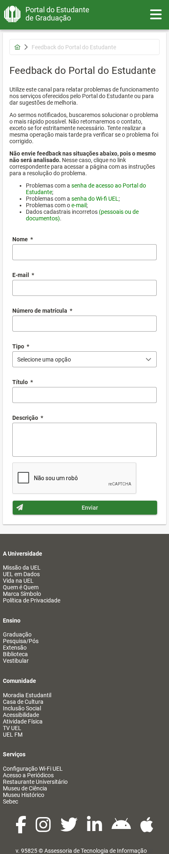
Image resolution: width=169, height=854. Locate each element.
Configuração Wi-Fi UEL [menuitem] (33, 768)
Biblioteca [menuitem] (15, 654)
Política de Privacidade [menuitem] (31, 600)
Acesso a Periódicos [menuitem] (28, 775)
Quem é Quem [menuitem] (21, 587)
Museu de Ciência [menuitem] (25, 788)
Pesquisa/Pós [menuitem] (21, 641)
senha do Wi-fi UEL (95, 198)
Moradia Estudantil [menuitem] (27, 695)
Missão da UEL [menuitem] (22, 567)
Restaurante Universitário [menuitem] (35, 781)
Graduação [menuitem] (17, 634)
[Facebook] (21, 829)
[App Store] (146, 829)
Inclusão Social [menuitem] (22, 708)
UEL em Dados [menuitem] (21, 574)
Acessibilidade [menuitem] (21, 715)
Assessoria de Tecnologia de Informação (95, 850)
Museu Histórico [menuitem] (23, 795)
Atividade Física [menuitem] (23, 721)
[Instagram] (44, 829)
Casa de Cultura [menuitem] (23, 701)
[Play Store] (122, 829)
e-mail (79, 205)
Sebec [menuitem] (10, 801)
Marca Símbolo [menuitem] (22, 594)
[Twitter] (69, 829)
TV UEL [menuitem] (12, 728)
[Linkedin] (95, 829)
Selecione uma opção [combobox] (44, 359)
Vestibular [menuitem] (16, 660)
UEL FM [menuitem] (13, 734)
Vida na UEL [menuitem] (18, 580)
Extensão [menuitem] (15, 647)
